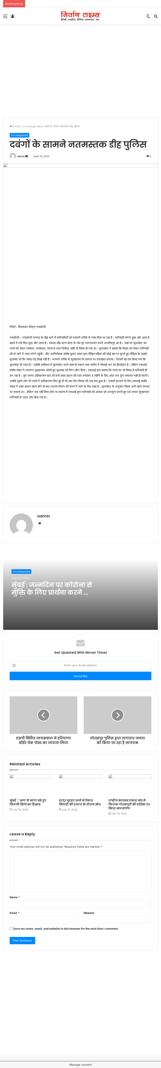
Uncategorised (32, 126)
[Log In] (12, 17)
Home (16, 126)
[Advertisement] (80, 38)
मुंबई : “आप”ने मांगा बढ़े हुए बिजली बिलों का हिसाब (28, 802)
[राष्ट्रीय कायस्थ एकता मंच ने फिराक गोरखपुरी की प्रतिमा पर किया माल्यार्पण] (129, 785)
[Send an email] (26, 156)
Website (88, 913)
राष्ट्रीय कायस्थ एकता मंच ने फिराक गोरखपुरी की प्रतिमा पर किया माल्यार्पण (129, 804)
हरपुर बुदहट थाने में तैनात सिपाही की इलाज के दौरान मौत (80, 802)
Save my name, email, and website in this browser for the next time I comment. (66, 928)
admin (21, 156)
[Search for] (156, 17)
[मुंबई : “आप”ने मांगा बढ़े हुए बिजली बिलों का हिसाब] (31, 785)
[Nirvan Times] (80, 16)
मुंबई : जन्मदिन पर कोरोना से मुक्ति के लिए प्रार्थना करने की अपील (52, 593)
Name (15, 897)
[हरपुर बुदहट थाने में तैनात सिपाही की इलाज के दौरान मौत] (80, 785)
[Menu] (5, 17)
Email (14, 913)
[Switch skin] (148, 17)
